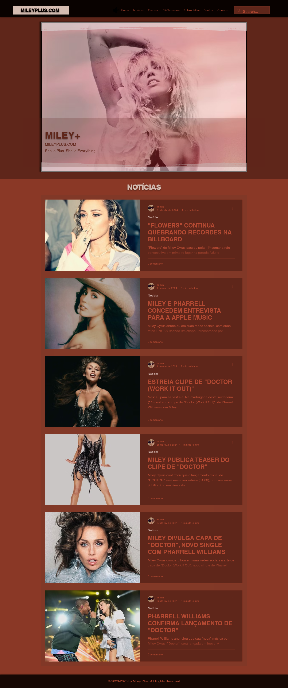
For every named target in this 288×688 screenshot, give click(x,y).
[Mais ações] (234, 208)
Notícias (153, 217)
